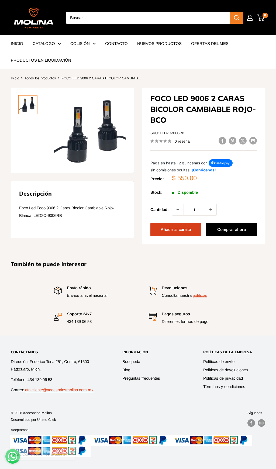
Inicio (15, 78)
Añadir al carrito (176, 229)
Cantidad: (159, 209)
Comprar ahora (231, 229)
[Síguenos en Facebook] (251, 423)
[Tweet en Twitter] (243, 140)
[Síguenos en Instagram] (261, 423)
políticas (200, 295)
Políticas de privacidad (223, 378)
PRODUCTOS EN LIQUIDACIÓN (41, 60)
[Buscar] (236, 18)
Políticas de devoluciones (225, 370)
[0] (260, 18)
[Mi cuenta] (250, 18)
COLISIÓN (80, 43)
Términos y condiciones (224, 386)
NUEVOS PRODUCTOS (159, 43)
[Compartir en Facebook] (222, 140)
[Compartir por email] (253, 140)
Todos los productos (40, 78)
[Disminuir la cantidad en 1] (178, 209)
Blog (126, 370)
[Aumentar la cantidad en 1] (210, 209)
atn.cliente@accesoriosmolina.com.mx (59, 389)
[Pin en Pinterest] (232, 140)
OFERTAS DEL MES (210, 43)
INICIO (17, 43)
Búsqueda (131, 361)
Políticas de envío (218, 361)
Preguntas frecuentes (141, 378)
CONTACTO (116, 43)
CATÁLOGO (44, 43)
